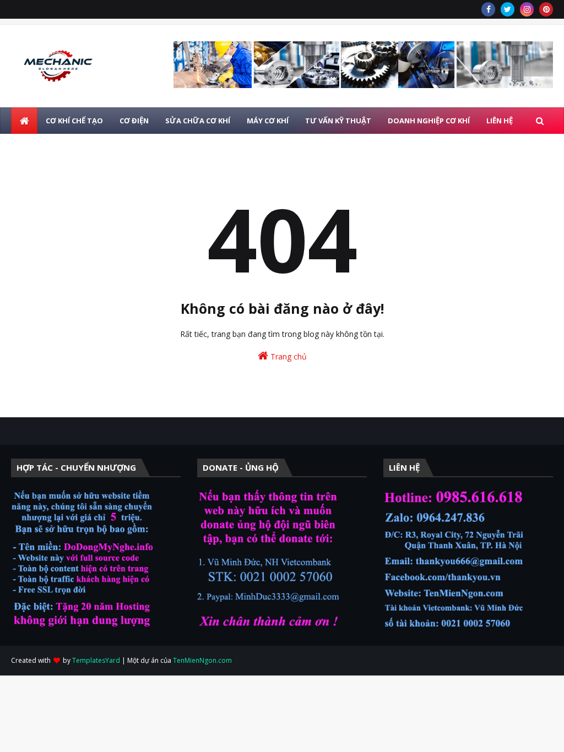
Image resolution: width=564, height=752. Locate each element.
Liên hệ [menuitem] (499, 121)
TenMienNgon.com (202, 660)
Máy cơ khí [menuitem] (268, 121)
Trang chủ (287, 356)
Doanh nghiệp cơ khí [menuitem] (429, 121)
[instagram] (527, 9)
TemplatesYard (96, 660)
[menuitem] (24, 120)
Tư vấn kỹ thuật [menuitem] (338, 121)
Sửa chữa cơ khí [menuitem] (197, 121)
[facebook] (488, 9)
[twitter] (507, 9)
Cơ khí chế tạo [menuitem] (74, 121)
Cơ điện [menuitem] (134, 121)
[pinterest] (546, 9)
